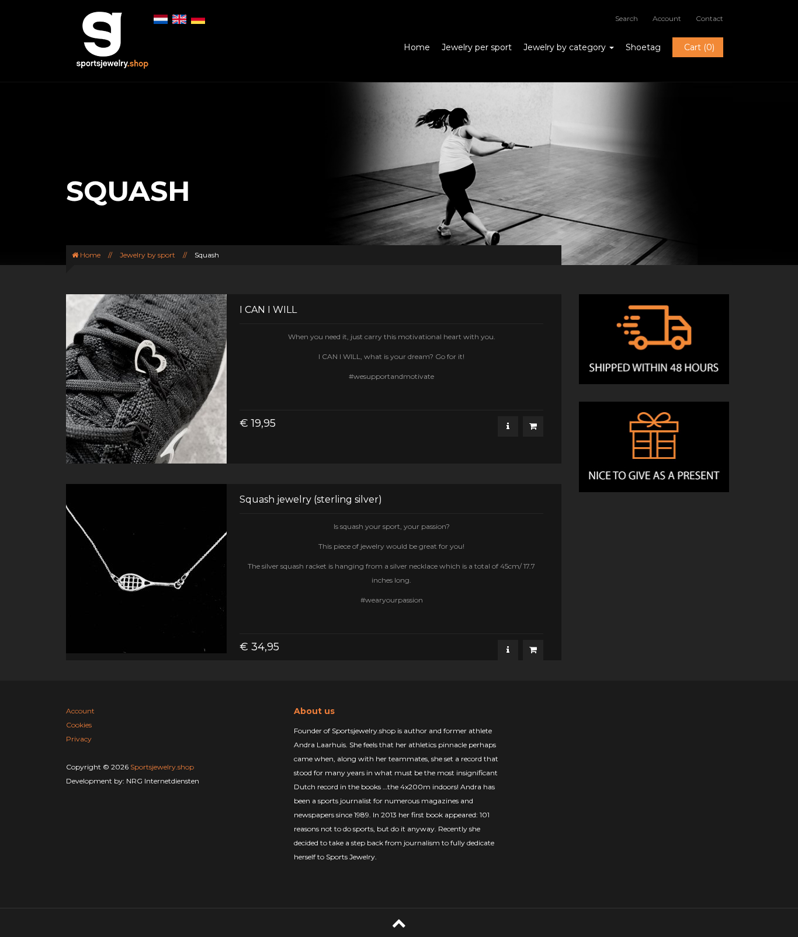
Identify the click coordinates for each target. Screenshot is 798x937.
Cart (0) (699, 47)
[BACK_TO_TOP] (399, 922)
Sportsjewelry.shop (162, 766)
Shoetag (643, 47)
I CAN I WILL (268, 309)
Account (667, 18)
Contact (709, 18)
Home (417, 47)
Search (626, 18)
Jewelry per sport (477, 47)
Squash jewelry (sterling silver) (311, 499)
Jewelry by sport (147, 254)
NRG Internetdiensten (162, 780)
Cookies (79, 724)
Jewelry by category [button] (565, 47)
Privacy (79, 738)
